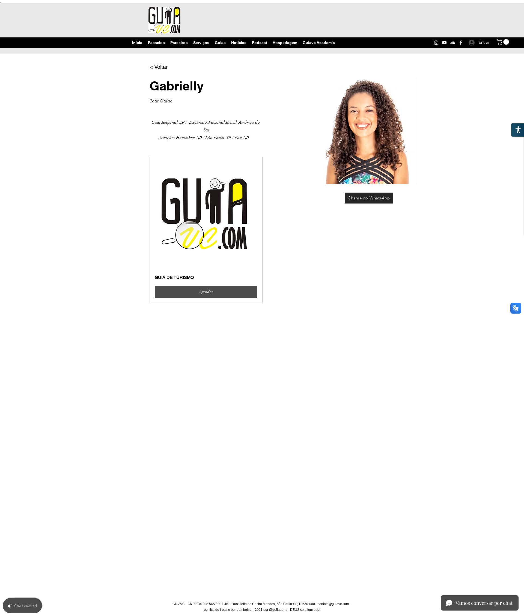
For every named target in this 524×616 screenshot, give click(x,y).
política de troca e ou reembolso (227, 610)
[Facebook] (460, 42)
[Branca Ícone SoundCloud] (452, 42)
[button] (503, 42)
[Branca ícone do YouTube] (444, 42)
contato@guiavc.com (333, 604)
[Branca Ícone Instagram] (436, 42)
